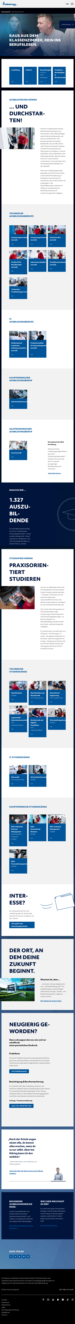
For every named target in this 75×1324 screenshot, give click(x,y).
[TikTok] (68, 1300)
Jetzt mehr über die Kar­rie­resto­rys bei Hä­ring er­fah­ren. (26, 1172)
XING (15, 1256)
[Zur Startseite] (9, 4)
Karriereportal (5, 12)
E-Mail (24, 1256)
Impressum (5, 1302)
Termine (4, 1315)
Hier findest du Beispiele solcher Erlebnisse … (21, 1227)
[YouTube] (53, 1300)
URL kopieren (28, 1256)
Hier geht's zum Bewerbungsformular (20, 924)
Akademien (5, 1312)
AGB (3, 1307)
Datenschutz (5, 1305)
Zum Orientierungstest (48, 1225)
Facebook (11, 1256)
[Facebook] (43, 1300)
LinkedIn (19, 1256)
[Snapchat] (58, 1300)
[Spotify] (73, 1300)
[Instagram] (48, 1300)
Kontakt (4, 1300)
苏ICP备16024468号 (66, 1289)
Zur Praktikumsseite (19, 1071)
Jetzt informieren (54, 473)
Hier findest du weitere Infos (51, 1001)
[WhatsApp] (63, 1300)
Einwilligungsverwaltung (10, 1310)
